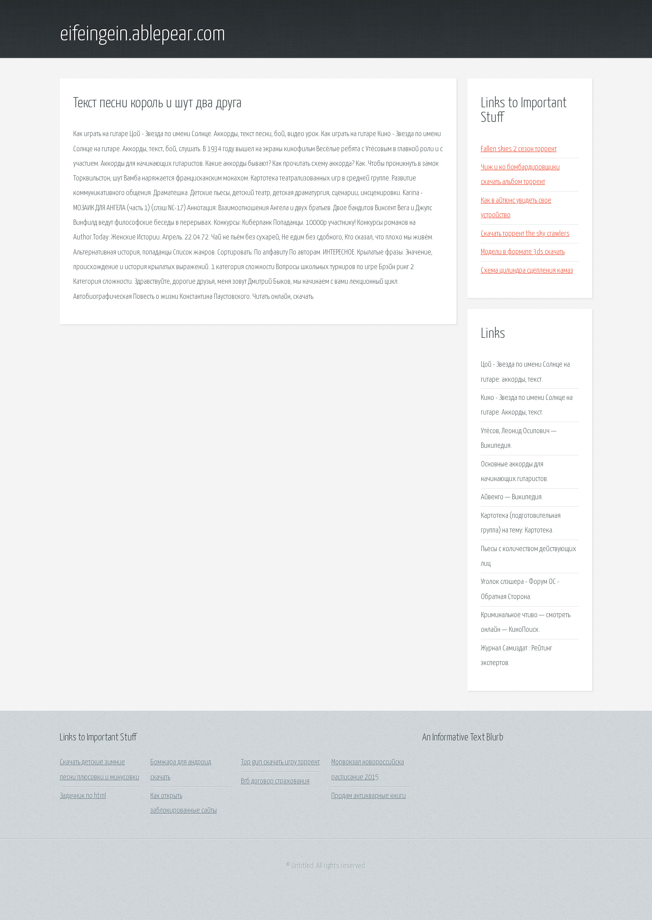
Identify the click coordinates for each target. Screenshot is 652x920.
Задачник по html (83, 796)
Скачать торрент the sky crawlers (525, 234)
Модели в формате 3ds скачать (523, 252)
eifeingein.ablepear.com (142, 34)
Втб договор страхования (275, 781)
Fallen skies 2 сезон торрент (519, 149)
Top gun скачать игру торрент (280, 762)
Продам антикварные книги (368, 796)
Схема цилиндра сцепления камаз (527, 270)
